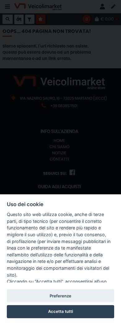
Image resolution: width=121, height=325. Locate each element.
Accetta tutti (60, 311)
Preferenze (60, 295)
